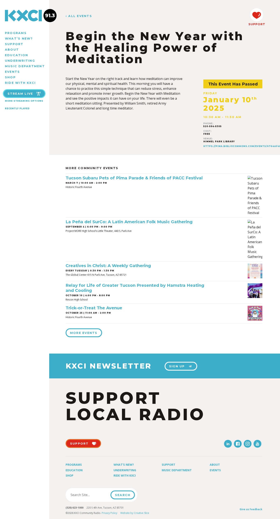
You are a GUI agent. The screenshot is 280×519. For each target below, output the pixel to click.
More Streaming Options (24, 101)
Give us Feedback (251, 509)
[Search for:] (89, 495)
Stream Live (20, 94)
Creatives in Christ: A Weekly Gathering (108, 265)
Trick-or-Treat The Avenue (94, 307)
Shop (10, 77)
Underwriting (20, 61)
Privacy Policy (109, 513)
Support (14, 44)
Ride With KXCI (20, 83)
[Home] (24, 15)
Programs (16, 33)
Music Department (25, 66)
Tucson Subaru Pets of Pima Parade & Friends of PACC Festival (134, 177)
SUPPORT (256, 24)
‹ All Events (79, 16)
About (12, 49)
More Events (84, 333)
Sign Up (177, 366)
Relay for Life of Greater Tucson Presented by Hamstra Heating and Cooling (135, 288)
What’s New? (19, 38)
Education (16, 55)
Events (12, 72)
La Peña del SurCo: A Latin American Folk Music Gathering (129, 221)
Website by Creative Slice (134, 513)
